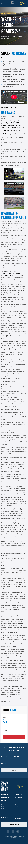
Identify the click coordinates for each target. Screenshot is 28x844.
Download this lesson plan (8, 107)
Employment (18, 818)
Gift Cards (17, 812)
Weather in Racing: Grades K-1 (10, 13)
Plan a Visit (4, 794)
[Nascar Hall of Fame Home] (14, 3)
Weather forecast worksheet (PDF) (12, 130)
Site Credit (14, 840)
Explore (3, 800)
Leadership (17, 816)
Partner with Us (19, 797)
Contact (3, 814)
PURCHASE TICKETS (14, 824)
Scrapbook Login (5, 812)
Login (2, 804)
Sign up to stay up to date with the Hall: (14, 749)
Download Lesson (14, 737)
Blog (2, 808)
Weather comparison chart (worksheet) (14, 134)
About (16, 806)
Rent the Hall (18, 794)
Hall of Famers (5, 797)
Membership (4, 806)
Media (16, 804)
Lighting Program (19, 814)
